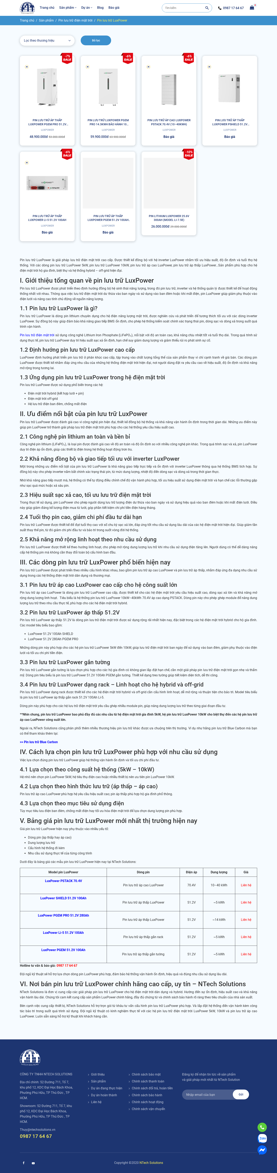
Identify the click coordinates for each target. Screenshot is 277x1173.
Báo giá (113, 8)
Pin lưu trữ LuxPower (112, 20)
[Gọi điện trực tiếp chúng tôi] (262, 1127)
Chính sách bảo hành (147, 1095)
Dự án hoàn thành (104, 1095)
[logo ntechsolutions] (27, 8)
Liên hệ (96, 1102)
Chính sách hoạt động (147, 1102)
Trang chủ (47, 8)
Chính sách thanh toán (148, 1081)
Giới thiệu (98, 1074)
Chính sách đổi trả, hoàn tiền (152, 1088)
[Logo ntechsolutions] (30, 1058)
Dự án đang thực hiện (106, 1088)
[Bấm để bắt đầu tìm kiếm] (207, 8)
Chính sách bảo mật (146, 1074)
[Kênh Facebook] (23, 1163)
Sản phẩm (66, 8)
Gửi (241, 1094)
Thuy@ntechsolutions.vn (37, 1130)
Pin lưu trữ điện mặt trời (75, 20)
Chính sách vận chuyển (148, 1109)
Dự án (85, 8)
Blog (100, 8)
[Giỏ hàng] (252, 7)
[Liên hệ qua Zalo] (262, 1138)
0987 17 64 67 (233, 8)
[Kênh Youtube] (33, 1163)
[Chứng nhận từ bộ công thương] (197, 1110)
